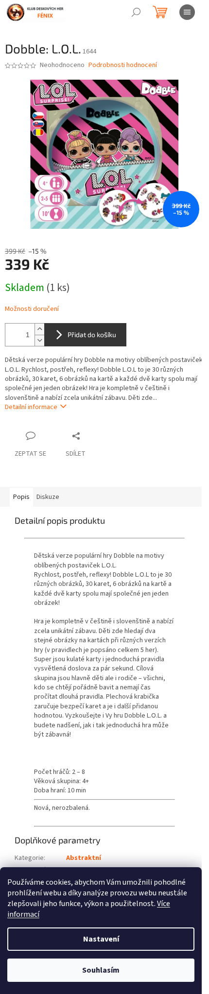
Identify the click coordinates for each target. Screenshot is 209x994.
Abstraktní (83, 858)
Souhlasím (101, 970)
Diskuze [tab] (47, 497)
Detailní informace (31, 407)
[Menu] (187, 12)
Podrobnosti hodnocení (122, 65)
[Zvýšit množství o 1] (39, 329)
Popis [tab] (21, 497)
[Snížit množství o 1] (39, 340)
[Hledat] (136, 12)
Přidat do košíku (92, 334)
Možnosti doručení (32, 309)
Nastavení (101, 939)
